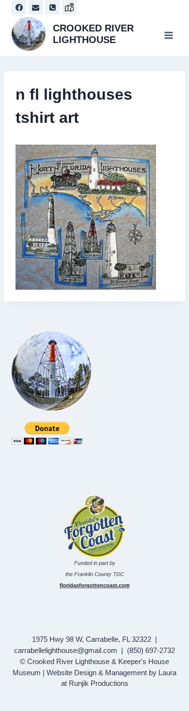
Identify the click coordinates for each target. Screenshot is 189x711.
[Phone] (52, 7)
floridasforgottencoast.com (95, 585)
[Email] (36, 7)
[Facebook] (19, 7)
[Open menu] (168, 35)
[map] (69, 7)
